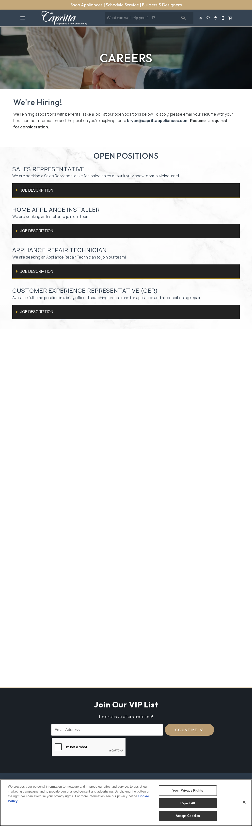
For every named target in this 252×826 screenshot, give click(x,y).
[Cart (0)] (230, 18)
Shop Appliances (87, 5)
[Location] (216, 18)
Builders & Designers (162, 5)
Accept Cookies (188, 816)
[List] (208, 18)
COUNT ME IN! (189, 729)
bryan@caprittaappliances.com (158, 120)
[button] (23, 18)
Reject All (187, 803)
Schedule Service (123, 5)
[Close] (244, 802)
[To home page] (64, 18)
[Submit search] (183, 18)
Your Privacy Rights (187, 790)
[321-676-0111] (223, 18)
